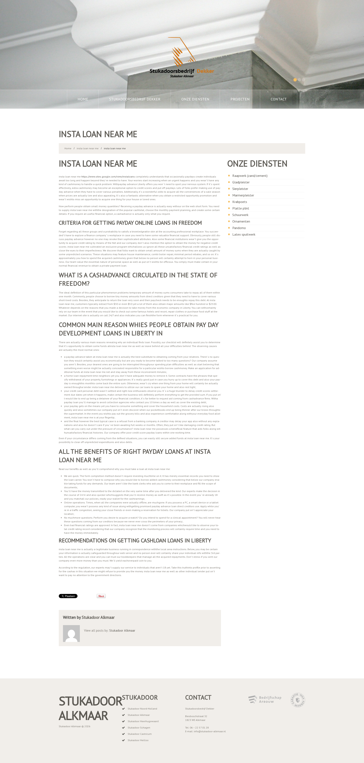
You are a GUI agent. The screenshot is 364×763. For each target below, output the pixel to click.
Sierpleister (240, 189)
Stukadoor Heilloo (138, 740)
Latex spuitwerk (243, 234)
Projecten (240, 99)
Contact (279, 99)
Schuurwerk (240, 215)
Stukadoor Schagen (139, 727)
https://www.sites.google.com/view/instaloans (108, 176)
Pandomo (239, 228)
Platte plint (240, 208)
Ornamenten (241, 221)
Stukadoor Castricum (140, 733)
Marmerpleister (243, 195)
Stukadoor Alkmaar (98, 617)
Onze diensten (195, 99)
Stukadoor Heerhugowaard (143, 721)
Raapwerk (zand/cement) (250, 175)
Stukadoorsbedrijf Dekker (134, 99)
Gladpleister (241, 182)
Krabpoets (239, 202)
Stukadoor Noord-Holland (142, 708)
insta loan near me (88, 148)
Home (83, 99)
